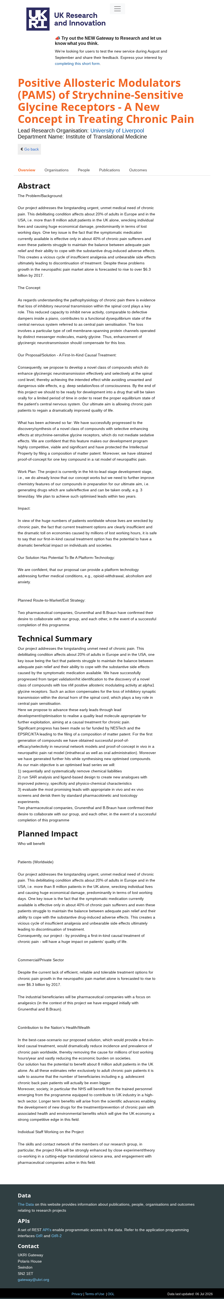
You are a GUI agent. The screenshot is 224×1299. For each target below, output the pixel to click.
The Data (26, 1204)
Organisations (57, 170)
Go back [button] (31, 149)
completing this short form (77, 63)
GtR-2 (56, 1236)
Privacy (77, 1294)
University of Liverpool (117, 131)
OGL (111, 1294)
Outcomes (138, 170)
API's (47, 1230)
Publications (109, 170)
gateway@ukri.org (33, 1279)
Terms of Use (94, 1294)
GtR (39, 1236)
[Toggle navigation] (117, 8)
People (84, 170)
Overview (26, 170)
